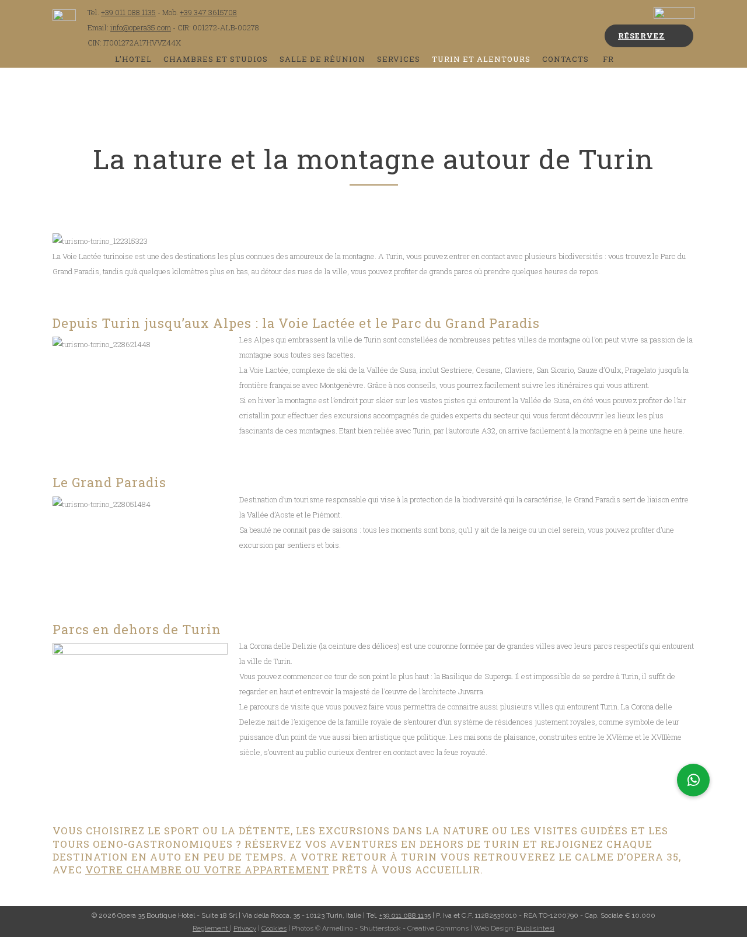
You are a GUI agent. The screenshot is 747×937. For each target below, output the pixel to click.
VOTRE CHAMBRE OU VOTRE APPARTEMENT (207, 869)
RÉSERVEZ (641, 35)
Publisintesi (535, 928)
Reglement (211, 928)
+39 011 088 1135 (128, 12)
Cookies (274, 928)
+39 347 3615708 (208, 12)
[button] (693, 780)
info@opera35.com (140, 27)
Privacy (244, 928)
